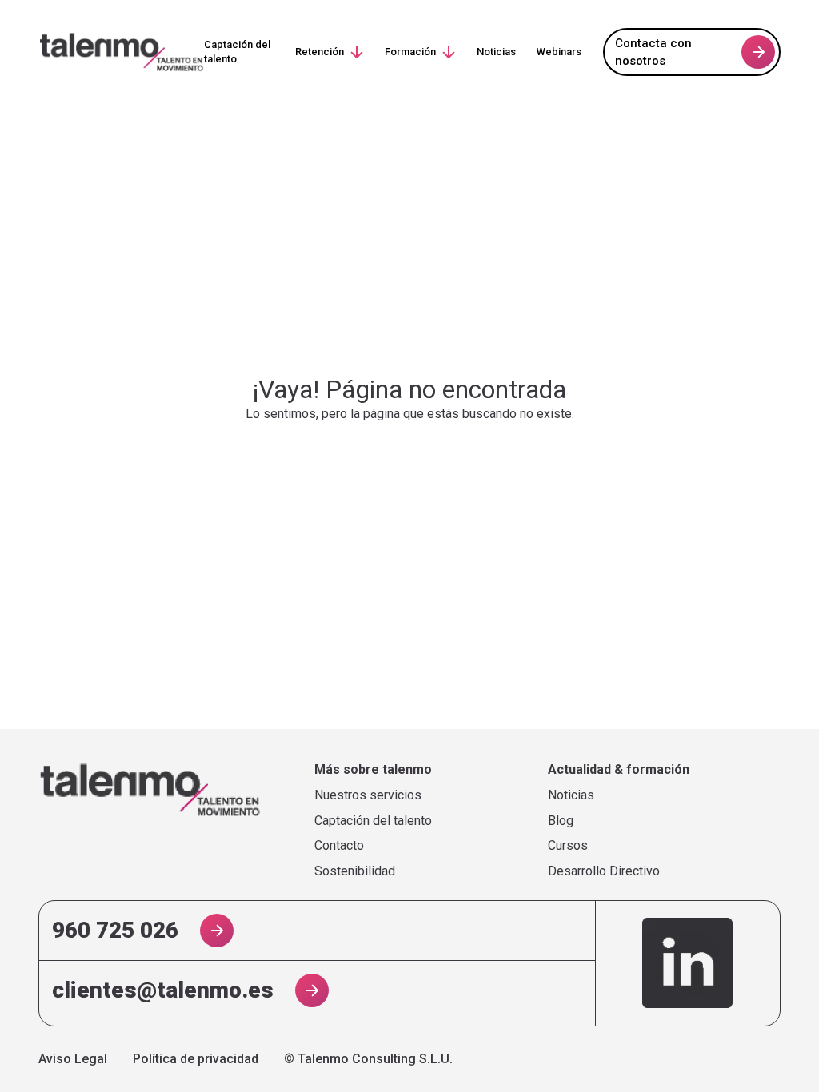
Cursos (568, 846)
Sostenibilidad (354, 871)
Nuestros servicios (367, 795)
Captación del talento (237, 51)
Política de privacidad (195, 1059)
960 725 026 (115, 930)
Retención (319, 52)
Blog (560, 821)
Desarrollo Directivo (604, 871)
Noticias (496, 52)
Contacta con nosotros (653, 52)
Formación (410, 52)
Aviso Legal (72, 1059)
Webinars (559, 52)
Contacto (339, 846)
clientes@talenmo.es (163, 990)
